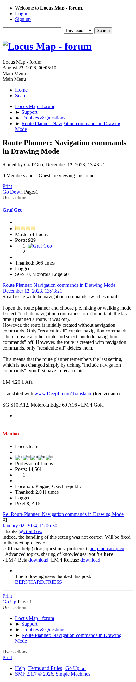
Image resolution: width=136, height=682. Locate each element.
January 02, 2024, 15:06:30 (30, 525)
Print (7, 186)
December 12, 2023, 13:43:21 (32, 290)
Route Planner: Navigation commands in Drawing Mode (59, 285)
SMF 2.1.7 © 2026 (34, 674)
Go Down (13, 192)
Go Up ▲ (75, 668)
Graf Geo (12, 210)
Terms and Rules (45, 668)
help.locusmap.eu (107, 548)
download (38, 560)
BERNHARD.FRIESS (38, 582)
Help (20, 668)
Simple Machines (73, 674)
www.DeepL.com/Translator (63, 393)
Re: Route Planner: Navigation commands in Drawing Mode (63, 514)
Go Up (9, 601)
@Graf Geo (30, 531)
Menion (11, 433)
